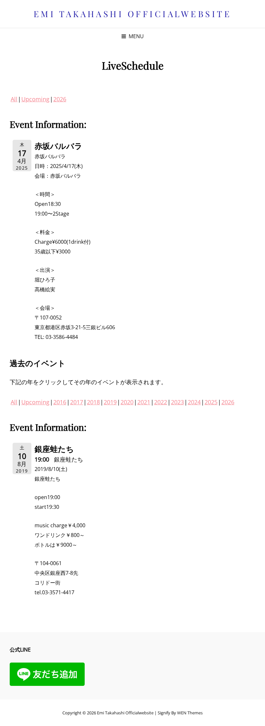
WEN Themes (190, 713)
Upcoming (35, 99)
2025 (211, 402)
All (14, 99)
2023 (177, 402)
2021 (143, 402)
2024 (194, 402)
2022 (160, 402)
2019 (110, 402)
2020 (127, 402)
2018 (93, 402)
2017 (76, 402)
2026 (59, 99)
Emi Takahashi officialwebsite (133, 13)
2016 (59, 402)
